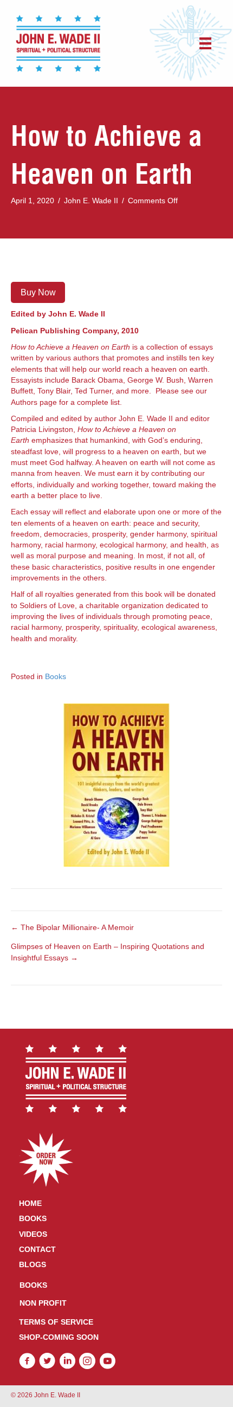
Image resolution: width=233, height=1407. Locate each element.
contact (37, 1249)
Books (55, 676)
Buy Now (38, 292)
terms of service (56, 1322)
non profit (43, 1303)
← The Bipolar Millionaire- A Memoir (72, 927)
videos (33, 1234)
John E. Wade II (91, 200)
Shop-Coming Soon (59, 1337)
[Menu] (205, 43)
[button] (27, 1361)
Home (30, 1203)
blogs (32, 1264)
